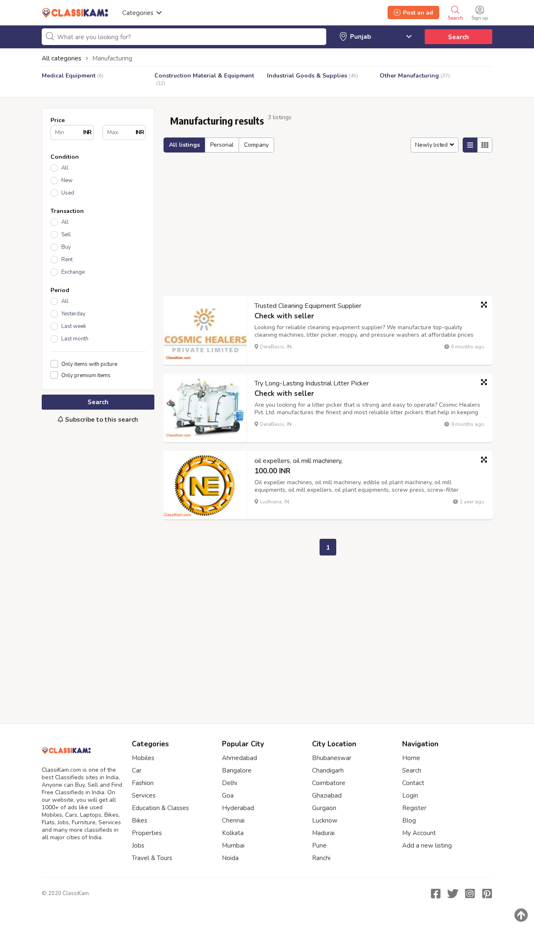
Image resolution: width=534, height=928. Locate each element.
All (64, 168)
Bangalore (237, 770)
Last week (73, 326)
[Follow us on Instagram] (469, 893)
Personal (222, 145)
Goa (228, 795)
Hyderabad (238, 808)
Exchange (73, 272)
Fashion (143, 783)
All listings (184, 145)
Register (414, 808)
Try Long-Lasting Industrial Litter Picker (311, 383)
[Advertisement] (98, 569)
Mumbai (233, 845)
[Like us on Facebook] (435, 893)
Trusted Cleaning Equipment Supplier (307, 306)
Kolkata (233, 833)
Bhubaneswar (331, 758)
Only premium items (86, 375)
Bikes (139, 820)
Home (411, 758)
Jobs (138, 845)
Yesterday (73, 314)
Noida (230, 858)
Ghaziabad (327, 795)
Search (458, 37)
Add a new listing (427, 845)
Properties (147, 833)
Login (410, 795)
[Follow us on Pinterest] (486, 893)
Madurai (323, 833)
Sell (66, 234)
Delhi (229, 783)
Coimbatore (328, 783)
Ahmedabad (239, 758)
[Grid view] (484, 145)
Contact (413, 783)
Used (67, 193)
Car (136, 770)
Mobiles (143, 758)
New (67, 180)
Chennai (233, 820)
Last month (74, 339)
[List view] (470, 145)
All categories (61, 58)
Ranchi (321, 858)
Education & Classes (160, 808)
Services (144, 795)
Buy (66, 247)
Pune (319, 845)
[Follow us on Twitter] (452, 893)
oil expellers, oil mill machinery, (298, 461)
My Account (419, 833)
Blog (409, 820)
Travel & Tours (152, 858)
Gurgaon (324, 808)
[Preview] (484, 304)
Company (256, 145)
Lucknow (325, 820)
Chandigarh (328, 770)
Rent (67, 259)
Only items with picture (89, 364)
